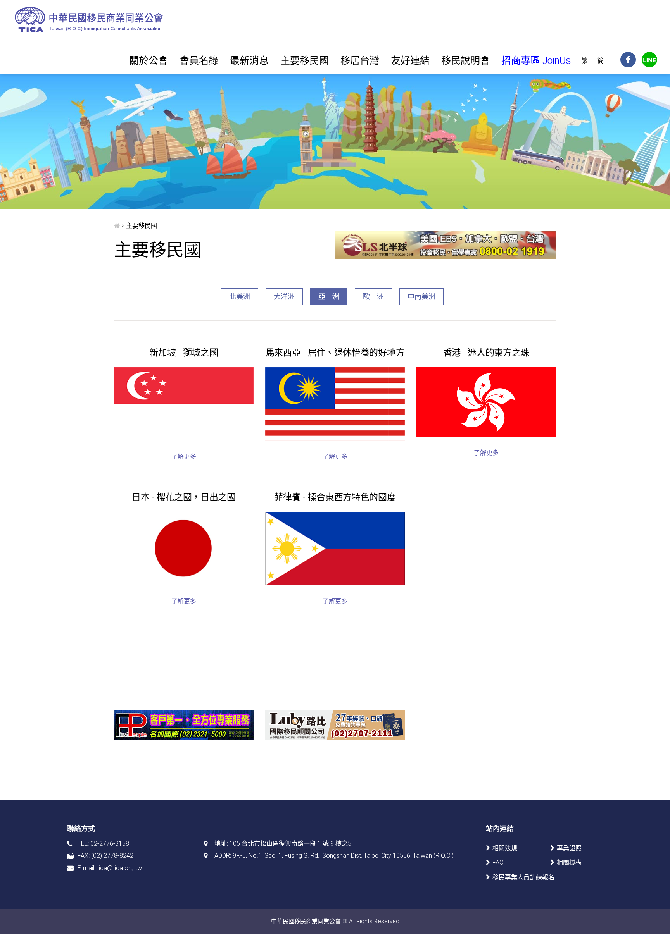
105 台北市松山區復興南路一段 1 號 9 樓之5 (290, 843)
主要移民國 (304, 60)
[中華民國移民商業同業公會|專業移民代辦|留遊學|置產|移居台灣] (90, 19)
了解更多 (183, 456)
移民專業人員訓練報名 (523, 877)
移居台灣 (359, 60)
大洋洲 (284, 296)
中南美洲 (421, 296)
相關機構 (569, 862)
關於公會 (148, 60)
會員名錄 (199, 60)
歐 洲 (373, 296)
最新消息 (249, 60)
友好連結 (410, 60)
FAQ (498, 862)
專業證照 (569, 848)
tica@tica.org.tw (119, 868)
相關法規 (504, 848)
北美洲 (239, 296)
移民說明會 (465, 60)
